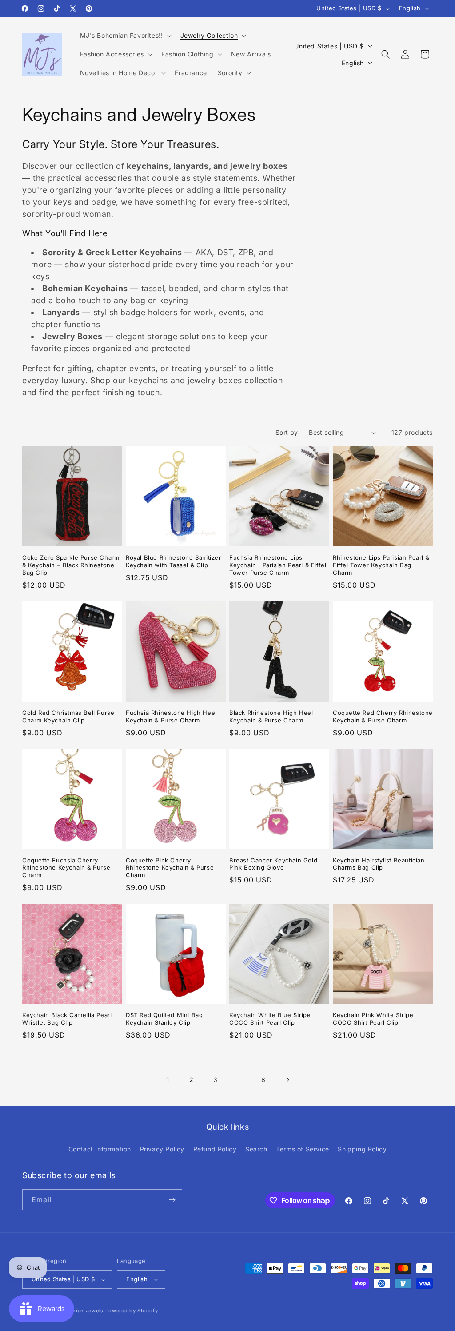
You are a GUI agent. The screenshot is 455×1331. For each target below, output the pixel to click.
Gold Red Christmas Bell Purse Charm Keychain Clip (68, 716)
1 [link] (167, 1079)
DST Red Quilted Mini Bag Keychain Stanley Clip (164, 1018)
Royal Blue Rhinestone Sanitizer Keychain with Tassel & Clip (173, 561)
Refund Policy (215, 1149)
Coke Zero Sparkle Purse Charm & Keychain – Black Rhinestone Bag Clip (70, 565)
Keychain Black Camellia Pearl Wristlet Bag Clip (67, 1018)
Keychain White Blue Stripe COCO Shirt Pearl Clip (270, 1018)
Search (256, 1149)
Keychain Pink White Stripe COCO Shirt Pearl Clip (373, 1018)
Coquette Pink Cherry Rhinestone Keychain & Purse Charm (170, 868)
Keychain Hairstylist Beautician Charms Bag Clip (379, 864)
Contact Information (99, 1149)
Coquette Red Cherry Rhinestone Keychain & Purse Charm (383, 716)
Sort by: (287, 432)
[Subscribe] (172, 1199)
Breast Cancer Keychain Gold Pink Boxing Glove (273, 864)
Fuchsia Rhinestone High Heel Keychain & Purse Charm (171, 716)
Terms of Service (302, 1149)
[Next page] (287, 1080)
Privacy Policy (162, 1149)
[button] (125, 35)
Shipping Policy (362, 1149)
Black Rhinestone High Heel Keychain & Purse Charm (271, 716)
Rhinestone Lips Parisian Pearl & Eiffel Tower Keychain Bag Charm (381, 565)
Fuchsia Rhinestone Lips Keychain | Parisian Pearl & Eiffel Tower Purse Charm (277, 565)
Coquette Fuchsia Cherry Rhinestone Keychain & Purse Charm (66, 868)
